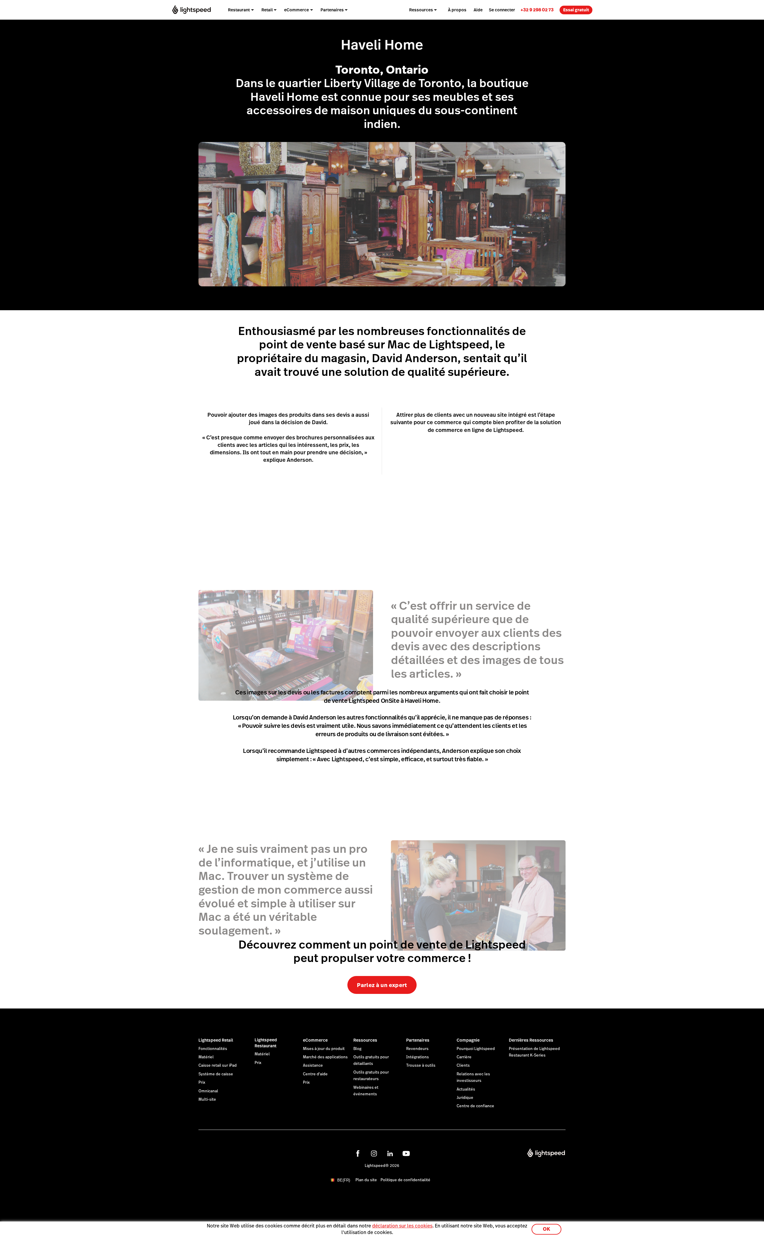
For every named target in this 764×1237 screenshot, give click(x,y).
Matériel (206, 1057)
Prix (201, 1082)
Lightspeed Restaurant (266, 1043)
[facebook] (358, 1153)
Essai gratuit (576, 10)
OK (546, 1229)
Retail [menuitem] (267, 10)
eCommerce (315, 1040)
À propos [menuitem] (457, 10)
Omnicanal (208, 1091)
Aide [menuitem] (478, 10)
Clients (463, 1065)
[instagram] (374, 1153)
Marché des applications (325, 1057)
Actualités (466, 1089)
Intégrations (417, 1057)
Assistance (313, 1065)
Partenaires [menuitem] (332, 10)
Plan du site (366, 1180)
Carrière (464, 1057)
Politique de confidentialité (405, 1180)
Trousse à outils (420, 1065)
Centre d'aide (315, 1074)
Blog (357, 1048)
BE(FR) (343, 1180)
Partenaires (417, 1040)
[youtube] (406, 1153)
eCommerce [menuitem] (296, 10)
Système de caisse (215, 1074)
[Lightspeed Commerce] (191, 9)
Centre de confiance (475, 1106)
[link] (537, 9)
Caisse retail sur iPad (217, 1065)
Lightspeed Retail (215, 1040)
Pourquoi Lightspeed (476, 1048)
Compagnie (468, 1040)
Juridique (465, 1097)
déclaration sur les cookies (402, 1225)
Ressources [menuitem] (421, 10)
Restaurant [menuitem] (239, 10)
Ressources (365, 1040)
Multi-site (207, 1099)
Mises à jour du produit (324, 1048)
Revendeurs (417, 1048)
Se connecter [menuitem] (502, 10)
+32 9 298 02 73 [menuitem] (537, 10)
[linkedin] (390, 1153)
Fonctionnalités (212, 1048)
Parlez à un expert (382, 985)
